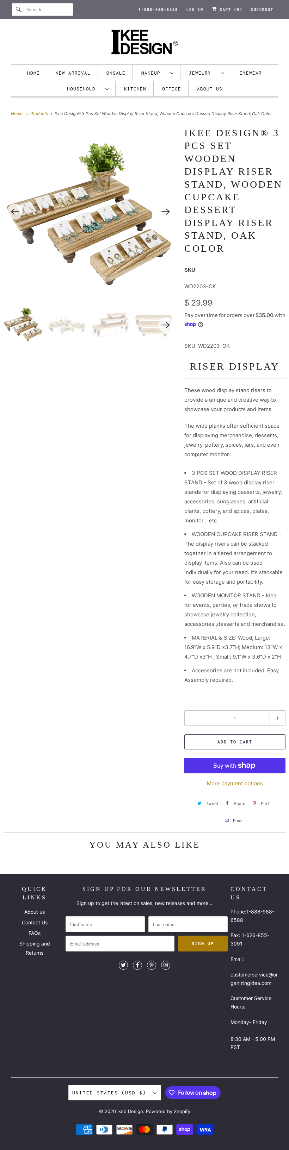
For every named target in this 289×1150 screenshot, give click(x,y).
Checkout (262, 9)
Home (33, 73)
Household (84, 89)
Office (171, 89)
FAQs (35, 933)
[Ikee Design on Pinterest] (151, 965)
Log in (194, 9)
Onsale (115, 73)
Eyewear (251, 73)
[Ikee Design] (144, 43)
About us (209, 89)
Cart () (229, 9)
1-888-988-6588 (158, 9)
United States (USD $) (111, 1092)
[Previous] (15, 211)
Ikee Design (130, 1111)
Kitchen (135, 89)
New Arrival (73, 73)
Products (39, 113)
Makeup (154, 73)
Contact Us (35, 922)
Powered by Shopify (168, 1111)
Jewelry (203, 73)
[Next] (166, 211)
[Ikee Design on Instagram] (165, 965)
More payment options (235, 783)
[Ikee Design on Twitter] (123, 965)
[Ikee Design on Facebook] (137, 965)
